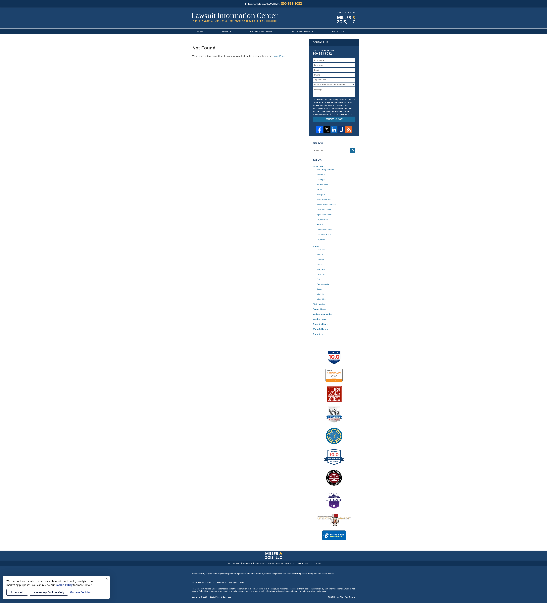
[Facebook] (319, 129)
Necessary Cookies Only (48, 592)
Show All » (318, 334)
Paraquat (321, 174)
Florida (320, 254)
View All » (321, 299)
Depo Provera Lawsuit (261, 31)
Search (352, 150)
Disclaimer (247, 563)
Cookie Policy (220, 582)
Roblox (320, 224)
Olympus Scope (324, 234)
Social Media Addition (326, 204)
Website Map (303, 563)
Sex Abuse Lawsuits (302, 31)
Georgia (320, 259)
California (321, 249)
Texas (319, 289)
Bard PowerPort (324, 199)
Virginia (320, 294)
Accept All (17, 592)
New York (321, 274)
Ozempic (321, 179)
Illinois (320, 264)
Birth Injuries (319, 304)
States (316, 246)
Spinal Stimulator (324, 214)
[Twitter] (326, 129)
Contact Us (337, 31)
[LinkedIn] (334, 129)
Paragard (321, 194)
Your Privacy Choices (201, 582)
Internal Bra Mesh (325, 229)
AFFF (319, 189)
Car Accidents (319, 309)
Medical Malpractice (322, 314)
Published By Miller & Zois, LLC (346, 18)
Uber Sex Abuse (324, 209)
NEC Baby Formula (325, 169)
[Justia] (341, 129)
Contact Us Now (334, 119)
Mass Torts (318, 166)
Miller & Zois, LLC (223, 597)
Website (236, 563)
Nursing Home (319, 319)
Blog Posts (316, 563)
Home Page (279, 56)
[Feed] (348, 129)
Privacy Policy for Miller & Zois (269, 563)
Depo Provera (323, 219)
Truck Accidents (320, 324)
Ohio (319, 279)
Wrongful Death (320, 329)
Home (200, 31)
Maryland (321, 269)
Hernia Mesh (322, 184)
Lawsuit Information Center (235, 17)
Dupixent (321, 239)
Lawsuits (226, 31)
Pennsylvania (323, 284)
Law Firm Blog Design (341, 597)
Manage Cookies (236, 582)
